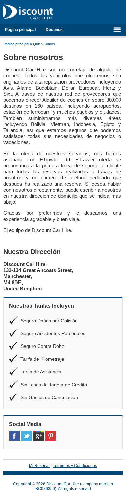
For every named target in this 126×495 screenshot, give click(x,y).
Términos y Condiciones (75, 465)
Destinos (54, 29)
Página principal (20, 29)
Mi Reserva (39, 465)
